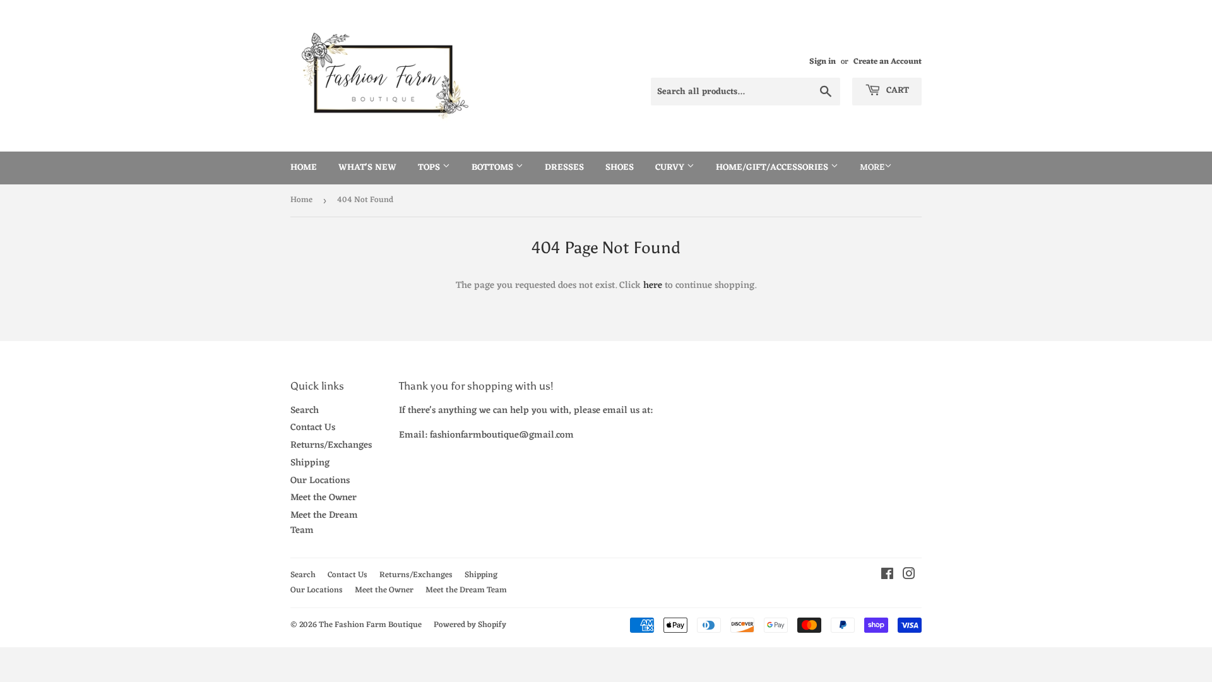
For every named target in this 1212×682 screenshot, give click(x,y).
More (872, 168)
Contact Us (312, 427)
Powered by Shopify (470, 625)
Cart (896, 91)
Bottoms (494, 168)
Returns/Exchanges (331, 445)
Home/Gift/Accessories (773, 168)
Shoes (619, 168)
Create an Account (887, 61)
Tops (430, 168)
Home (303, 168)
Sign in (822, 61)
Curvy (671, 168)
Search (304, 410)
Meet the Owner (323, 497)
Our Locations (320, 480)
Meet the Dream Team (324, 523)
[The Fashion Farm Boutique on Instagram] (909, 576)
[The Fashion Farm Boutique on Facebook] (887, 576)
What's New (367, 168)
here (652, 285)
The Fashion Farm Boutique (370, 625)
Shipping (310, 463)
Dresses (564, 168)
